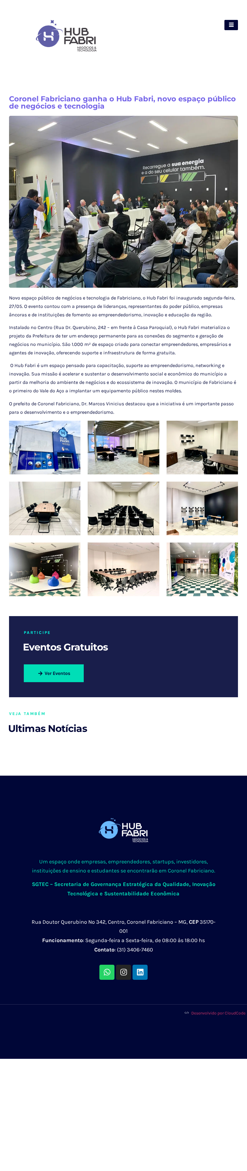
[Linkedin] (140, 972)
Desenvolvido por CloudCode (217, 1013)
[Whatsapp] (106, 972)
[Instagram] (123, 972)
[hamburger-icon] (231, 25)
